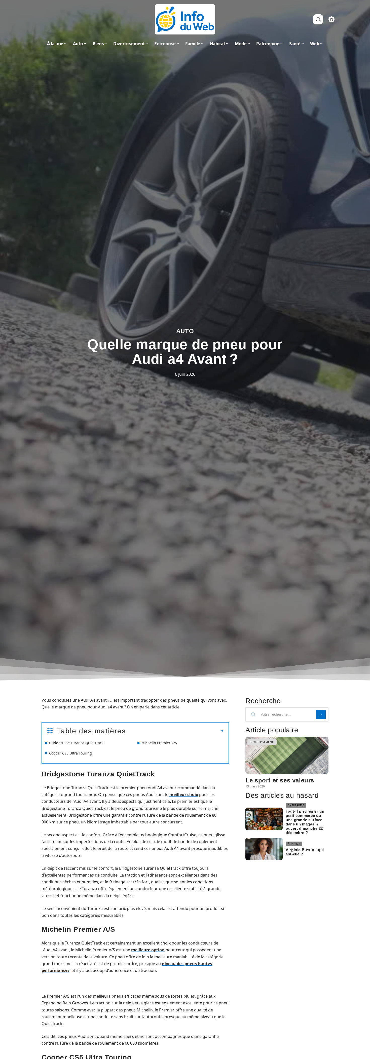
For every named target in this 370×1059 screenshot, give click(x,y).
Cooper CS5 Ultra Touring (70, 753)
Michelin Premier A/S (159, 742)
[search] (318, 19)
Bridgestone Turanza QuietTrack (76, 742)
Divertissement (262, 742)
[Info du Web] (185, 19)
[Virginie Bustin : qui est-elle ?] (264, 849)
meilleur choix (183, 794)
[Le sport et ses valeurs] (286, 755)
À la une (294, 844)
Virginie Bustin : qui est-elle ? (305, 852)
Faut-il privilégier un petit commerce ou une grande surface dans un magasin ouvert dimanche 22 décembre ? (305, 822)
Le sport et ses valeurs (279, 780)
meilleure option (148, 950)
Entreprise (296, 805)
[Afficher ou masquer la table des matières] (175, 731)
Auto (185, 331)
